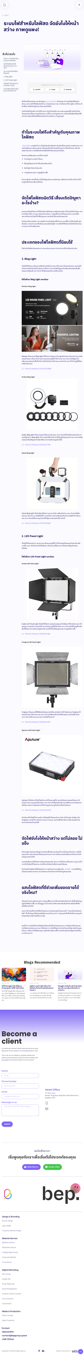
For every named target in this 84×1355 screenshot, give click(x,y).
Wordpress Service (9, 1247)
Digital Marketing (10, 1270)
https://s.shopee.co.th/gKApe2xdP (37, 722)
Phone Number (9, 1081)
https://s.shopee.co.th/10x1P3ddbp (38, 368)
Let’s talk (77, 1350)
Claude (53, 89)
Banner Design (7, 1221)
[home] (5, 5)
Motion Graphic (7, 1315)
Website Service (9, 1238)
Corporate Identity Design (11, 1230)
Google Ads (6, 1279)
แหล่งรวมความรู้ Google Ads (12, 1343)
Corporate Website (9, 1257)
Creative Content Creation (11, 1293)
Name (5, 1070)
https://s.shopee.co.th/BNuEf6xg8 (37, 634)
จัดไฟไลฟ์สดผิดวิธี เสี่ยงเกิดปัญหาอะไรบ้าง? (10, 66)
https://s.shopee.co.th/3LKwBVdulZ (38, 810)
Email (4, 1091)
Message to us (9, 1102)
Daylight (68, 869)
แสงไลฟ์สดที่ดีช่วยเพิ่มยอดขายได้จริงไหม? (10, 90)
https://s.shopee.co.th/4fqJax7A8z (38, 444)
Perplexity (69, 89)
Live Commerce (7, 1298)
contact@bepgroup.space (14, 1336)
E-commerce (7, 1262)
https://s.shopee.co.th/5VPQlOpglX (38, 523)
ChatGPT (37, 89)
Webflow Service (8, 1242)
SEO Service (6, 1274)
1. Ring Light (7, 76)
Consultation (6, 1303)
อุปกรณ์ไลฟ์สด (51, 101)
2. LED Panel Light (10, 80)
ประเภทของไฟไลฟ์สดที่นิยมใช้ (10, 72)
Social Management (9, 1289)
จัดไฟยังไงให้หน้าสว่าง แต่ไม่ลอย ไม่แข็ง (10, 84)
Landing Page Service (10, 1252)
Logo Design (6, 1225)
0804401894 (8, 1332)
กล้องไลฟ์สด (26, 145)
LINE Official (8, 1339)
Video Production (8, 1320)
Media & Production (11, 1311)
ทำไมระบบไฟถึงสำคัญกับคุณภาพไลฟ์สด (10, 59)
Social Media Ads (8, 1284)
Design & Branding (11, 1217)
